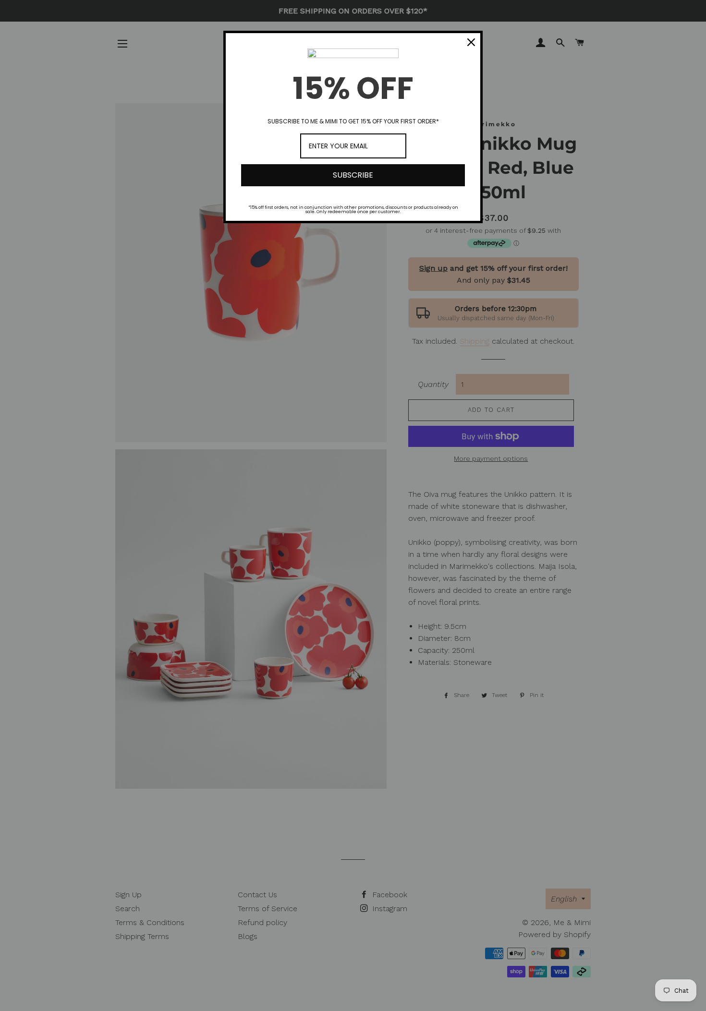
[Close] (471, 42)
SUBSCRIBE (353, 175)
